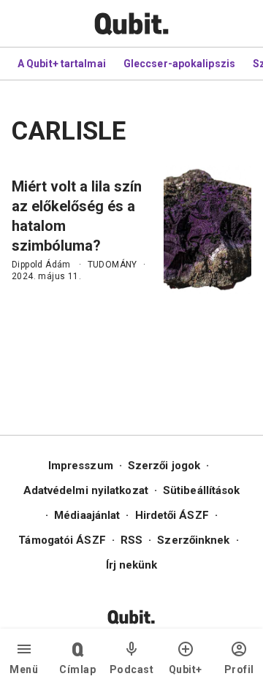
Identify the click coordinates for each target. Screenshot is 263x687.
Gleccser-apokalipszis (179, 63)
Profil (239, 669)
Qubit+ (185, 669)
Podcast (132, 669)
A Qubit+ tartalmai (62, 63)
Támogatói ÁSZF (61, 540)
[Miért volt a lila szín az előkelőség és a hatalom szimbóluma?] (207, 229)
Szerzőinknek (193, 540)
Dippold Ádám (41, 264)
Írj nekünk (132, 565)
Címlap (77, 669)
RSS (131, 540)
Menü (23, 669)
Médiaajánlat (87, 515)
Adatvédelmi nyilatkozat (85, 490)
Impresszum (80, 465)
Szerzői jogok (164, 465)
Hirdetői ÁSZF (172, 515)
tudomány (112, 264)
